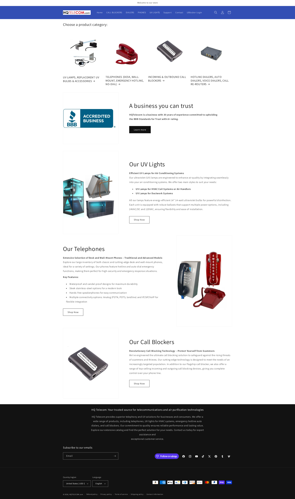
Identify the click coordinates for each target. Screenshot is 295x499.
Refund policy (92, 494)
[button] (215, 12)
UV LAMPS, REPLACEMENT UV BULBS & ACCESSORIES (81, 79)
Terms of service (121, 494)
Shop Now (139, 219)
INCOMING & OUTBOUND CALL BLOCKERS (167, 78)
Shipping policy (137, 494)
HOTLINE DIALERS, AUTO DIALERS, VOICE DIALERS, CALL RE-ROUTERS (210, 80)
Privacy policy (106, 494)
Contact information (155, 494)
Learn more (140, 129)
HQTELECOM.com (76, 494)
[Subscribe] (114, 456)
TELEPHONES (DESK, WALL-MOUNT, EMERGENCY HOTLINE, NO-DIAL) (125, 80)
